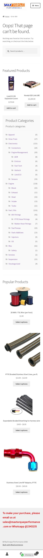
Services (11, 255)
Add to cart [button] (11, 108)
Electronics (12, 143)
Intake (14, 201)
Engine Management (19, 152)
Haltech (17, 170)
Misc (10, 246)
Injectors (15, 237)
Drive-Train (12, 139)
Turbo (13, 206)
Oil (12, 241)
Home (7, 16)
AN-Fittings (16, 215)
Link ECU (17, 174)
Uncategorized (14, 264)
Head (13, 197)
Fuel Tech (18, 166)
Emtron (17, 161)
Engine (11, 183)
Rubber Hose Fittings (22, 224)
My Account (7, 554)
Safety (14, 250)
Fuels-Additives (17, 232)
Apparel (11, 134)
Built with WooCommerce (13, 545)
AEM (16, 157)
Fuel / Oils (12, 210)
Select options (21, 322)
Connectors (16, 148)
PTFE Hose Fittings (22, 219)
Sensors (14, 179)
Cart (33, 552)
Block (13, 188)
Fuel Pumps (16, 228)
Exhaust (14, 192)
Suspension (12, 259)
